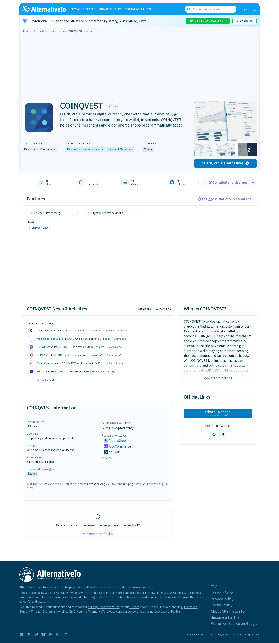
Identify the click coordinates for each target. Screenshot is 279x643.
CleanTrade (96, 330)
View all (107, 458)
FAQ (214, 586)
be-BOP (114, 452)
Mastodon (190, 607)
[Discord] (21, 634)
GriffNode (100, 363)
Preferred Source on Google (234, 623)
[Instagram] (58, 634)
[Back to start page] (45, 9)
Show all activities (47, 380)
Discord (134, 607)
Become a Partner (226, 617)
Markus (60, 593)
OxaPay (92, 371)
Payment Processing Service (85, 149)
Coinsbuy (104, 338)
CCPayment (97, 346)
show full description (217, 378)
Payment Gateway (120, 149)
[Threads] (51, 634)
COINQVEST (63, 330)
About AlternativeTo (228, 611)
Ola (47, 593)
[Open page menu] (255, 9)
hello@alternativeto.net (103, 607)
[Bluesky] (43, 634)
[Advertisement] (139, 65)
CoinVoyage (96, 354)
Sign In (245, 9)
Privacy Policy (222, 599)
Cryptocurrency (39, 227)
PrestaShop (117, 441)
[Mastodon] (36, 634)
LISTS (147, 9)
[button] (113, 106)
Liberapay (160, 611)
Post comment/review (98, 534)
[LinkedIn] (66, 634)
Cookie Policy (221, 605)
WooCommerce (119, 446)
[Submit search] (188, 9)
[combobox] (210, 9)
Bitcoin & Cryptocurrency (118, 428)
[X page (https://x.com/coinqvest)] (223, 434)
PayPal (176, 611)
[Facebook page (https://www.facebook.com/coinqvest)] (214, 434)
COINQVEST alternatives (223, 163)
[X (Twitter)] (29, 634)
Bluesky (24, 611)
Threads (36, 611)
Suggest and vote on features (227, 199)
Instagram (50, 611)
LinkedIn (67, 611)
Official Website (218, 413)
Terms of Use (222, 593)
